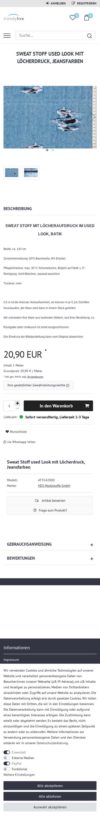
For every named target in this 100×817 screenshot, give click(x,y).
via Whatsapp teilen (21, 442)
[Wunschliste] (73, 17)
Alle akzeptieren (50, 785)
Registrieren (86, 3)
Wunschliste (18, 432)
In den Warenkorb (56, 406)
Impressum (11, 660)
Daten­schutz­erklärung (52, 743)
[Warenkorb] (87, 17)
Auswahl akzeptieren (50, 807)
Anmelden (58, 3)
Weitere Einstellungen (19, 775)
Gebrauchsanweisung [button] (29, 544)
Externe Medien (23, 758)
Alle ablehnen (50, 796)
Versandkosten (35, 376)
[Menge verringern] (17, 408)
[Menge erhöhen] (17, 403)
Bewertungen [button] (21, 558)
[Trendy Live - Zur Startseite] (13, 17)
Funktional (19, 769)
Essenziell (19, 752)
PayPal (16, 763)
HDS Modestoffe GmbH (54, 486)
